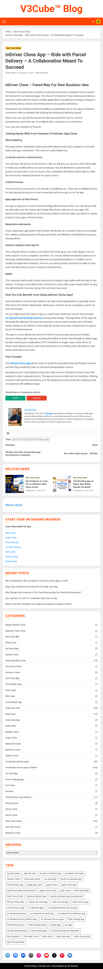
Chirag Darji (11, 73)
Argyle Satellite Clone (15, 625)
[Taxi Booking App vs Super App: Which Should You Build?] (62, 484)
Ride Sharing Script (38, 925)
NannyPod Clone (13, 743)
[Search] (93, 21)
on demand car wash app (42, 913)
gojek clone (51, 885)
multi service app (80, 902)
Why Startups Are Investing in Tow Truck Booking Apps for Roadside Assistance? (43, 592)
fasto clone (10, 690)
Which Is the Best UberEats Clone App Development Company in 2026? (38, 604)
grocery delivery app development (67, 896)
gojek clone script (48, 890)
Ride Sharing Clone (16, 925)
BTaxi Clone (10, 642)
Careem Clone (12, 654)
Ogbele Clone (11, 755)
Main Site (98, 21)
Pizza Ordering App (14, 779)
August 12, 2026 (34, 491)
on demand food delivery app (71, 913)
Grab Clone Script (15, 896)
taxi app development (17, 930)
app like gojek (13, 873)
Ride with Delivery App (39, 439)
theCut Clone (11, 815)
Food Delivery (12, 542)
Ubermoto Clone (13, 833)
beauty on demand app (50, 873)
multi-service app (60, 902)
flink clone (10, 696)
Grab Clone (10, 714)
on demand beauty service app (62, 907)
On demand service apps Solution (21, 767)
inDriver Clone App (20, 363)
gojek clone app (68, 885)
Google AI (37, 398)
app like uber (30, 873)
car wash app (50, 879)
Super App (55, 925)
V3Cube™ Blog (51, 8)
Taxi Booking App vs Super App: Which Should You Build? (83, 484)
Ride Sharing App (76, 919)
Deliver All (10, 552)
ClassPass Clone (13, 666)
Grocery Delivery (13, 547)
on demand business (16, 913)
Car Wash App (12, 648)
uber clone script (82, 936)
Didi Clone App (12, 678)
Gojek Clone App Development (21, 890)
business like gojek (75, 873)
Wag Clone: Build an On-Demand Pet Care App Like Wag (31, 586)
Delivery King (11, 556)
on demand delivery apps (17, 761)
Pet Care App (11, 773)
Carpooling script (32, 879)
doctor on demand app (71, 879)
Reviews (9, 791)
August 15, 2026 (82, 491)
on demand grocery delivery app (22, 919)
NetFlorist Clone (13, 749)
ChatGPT (15, 398)
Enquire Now (11, 561)
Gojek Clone (10, 537)
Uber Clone (10, 533)
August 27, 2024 (27, 73)
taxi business (13, 936)
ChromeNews (58, 966)
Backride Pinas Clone (15, 631)
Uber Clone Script (13, 48)
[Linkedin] (8, 433)
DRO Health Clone (13, 684)
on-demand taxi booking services (23, 318)
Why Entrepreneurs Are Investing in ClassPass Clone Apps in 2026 (36, 581)
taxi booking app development (65, 930)
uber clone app (63, 936)
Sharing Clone (11, 803)
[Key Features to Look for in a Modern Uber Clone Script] (14, 484)
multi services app (15, 907)
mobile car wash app (38, 902)
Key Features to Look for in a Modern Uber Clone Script (36, 484)
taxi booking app (39, 930)
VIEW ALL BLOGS (13, 505)
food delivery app (13, 702)
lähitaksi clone (12, 732)
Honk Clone (10, 726)
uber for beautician (15, 942)
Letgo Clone (11, 737)
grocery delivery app (36, 896)
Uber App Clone (31, 936)
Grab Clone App (81, 890)
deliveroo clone (12, 672)
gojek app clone (34, 885)
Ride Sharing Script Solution (18, 797)
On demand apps (36, 907)
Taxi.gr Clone (11, 809)
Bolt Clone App (12, 636)
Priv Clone (10, 785)
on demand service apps (52, 919)
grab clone (65, 890)
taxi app (68, 925)
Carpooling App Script (15, 660)
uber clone (47, 936)
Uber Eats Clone (12, 827)
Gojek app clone (12, 708)
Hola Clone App (12, 720)
